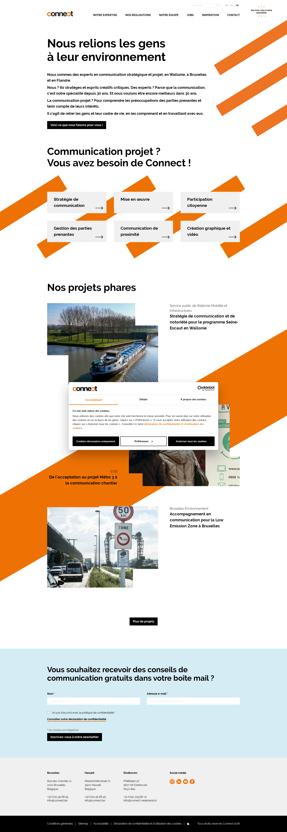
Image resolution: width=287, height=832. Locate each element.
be (227, 5)
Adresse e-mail (157, 693)
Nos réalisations (138, 15)
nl (232, 5)
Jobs (190, 15)
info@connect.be (57, 800)
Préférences (142, 441)
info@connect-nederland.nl (140, 800)
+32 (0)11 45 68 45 (57, 796)
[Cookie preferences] (188, 823)
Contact (233, 15)
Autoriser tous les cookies (191, 441)
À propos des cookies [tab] (193, 399)
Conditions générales (60, 823)
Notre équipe (169, 15)
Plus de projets (143, 621)
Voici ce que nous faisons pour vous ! (76, 125)
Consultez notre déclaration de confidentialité (76, 719)
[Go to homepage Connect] (60, 14)
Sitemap (83, 823)
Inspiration (210, 15)
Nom (51, 693)
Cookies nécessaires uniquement (95, 441)
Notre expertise (105, 15)
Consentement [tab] (93, 399)
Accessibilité (100, 823)
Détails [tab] (144, 399)
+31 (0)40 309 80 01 (135, 796)
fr (237, 5)
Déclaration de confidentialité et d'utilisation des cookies (148, 823)
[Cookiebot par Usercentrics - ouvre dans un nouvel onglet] (200, 388)
